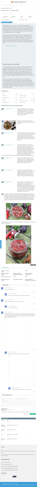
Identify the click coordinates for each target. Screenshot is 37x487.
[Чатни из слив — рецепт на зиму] (18, 8)
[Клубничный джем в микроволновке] (30, 271)
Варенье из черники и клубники (5, 274)
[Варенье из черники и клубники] (6, 271)
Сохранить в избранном (7, 22)
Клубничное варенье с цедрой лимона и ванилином (30, 280)
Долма (8, 420)
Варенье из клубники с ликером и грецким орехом (18, 274)
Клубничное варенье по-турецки (5, 280)
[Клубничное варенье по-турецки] (6, 277)
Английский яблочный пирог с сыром (12, 425)
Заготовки (22, 19)
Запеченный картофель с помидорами (12, 434)
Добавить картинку (4, 408)
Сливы (7, 19)
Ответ (34, 291)
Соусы (26, 19)
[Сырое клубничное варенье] (18, 277)
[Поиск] (35, 2)
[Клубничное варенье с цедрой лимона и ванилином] (30, 277)
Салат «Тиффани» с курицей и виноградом (12, 466)
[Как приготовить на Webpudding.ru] (18, 2)
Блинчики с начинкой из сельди (11, 429)
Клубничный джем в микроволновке (28, 274)
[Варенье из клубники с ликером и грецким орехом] (18, 271)
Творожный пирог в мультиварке (12, 438)
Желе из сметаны (9, 464)
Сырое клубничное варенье (18, 279)
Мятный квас (8, 462)
